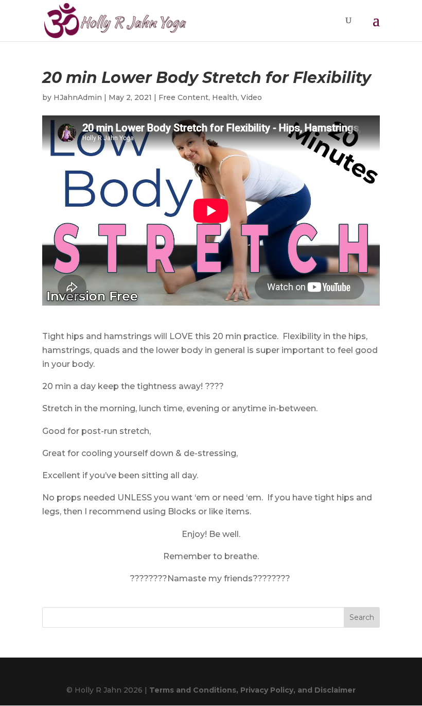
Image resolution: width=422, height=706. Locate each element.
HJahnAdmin (78, 97)
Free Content (183, 97)
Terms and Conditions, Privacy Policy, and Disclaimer (252, 690)
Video (251, 97)
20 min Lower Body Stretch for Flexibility (206, 77)
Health (224, 97)
